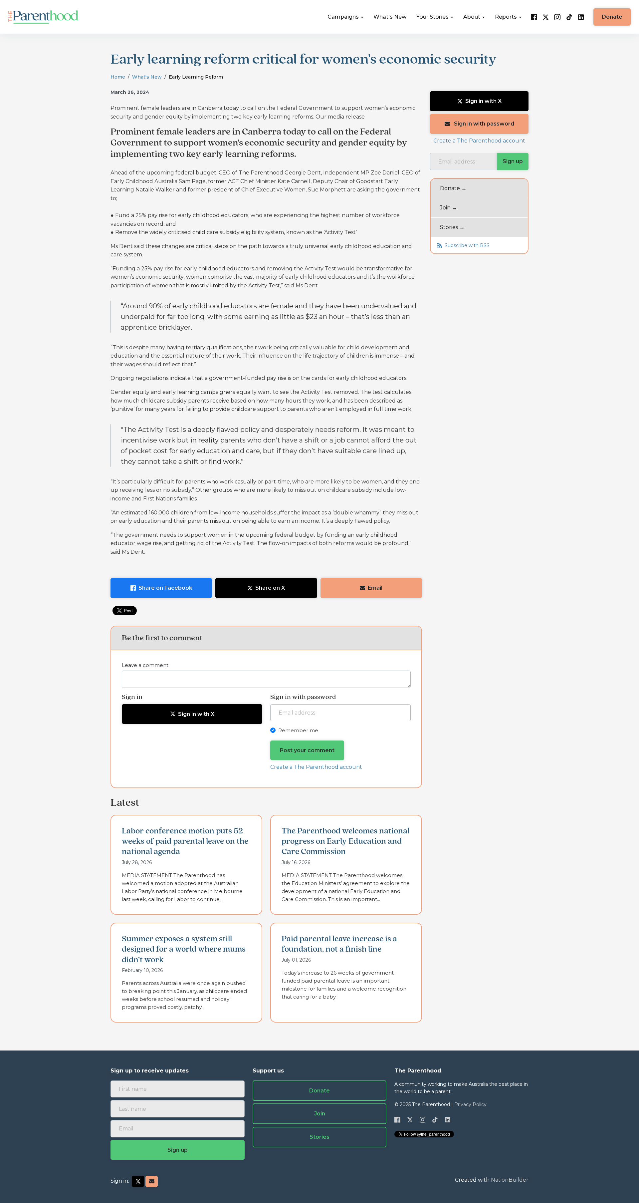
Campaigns (343, 17)
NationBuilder (510, 1180)
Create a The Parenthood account (316, 767)
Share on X (270, 588)
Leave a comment (145, 665)
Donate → (453, 188)
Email (375, 588)
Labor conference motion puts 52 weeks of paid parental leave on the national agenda (185, 841)
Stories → (452, 227)
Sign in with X (196, 714)
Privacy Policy (470, 1104)
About (472, 17)
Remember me (298, 730)
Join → (448, 207)
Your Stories (433, 17)
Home (117, 77)
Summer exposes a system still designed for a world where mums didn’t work (184, 949)
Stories (319, 1137)
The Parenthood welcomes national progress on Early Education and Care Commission (345, 841)
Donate (612, 17)
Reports (506, 17)
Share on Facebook (165, 588)
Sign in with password (483, 124)
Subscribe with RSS (466, 245)
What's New (389, 17)
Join (319, 1113)
